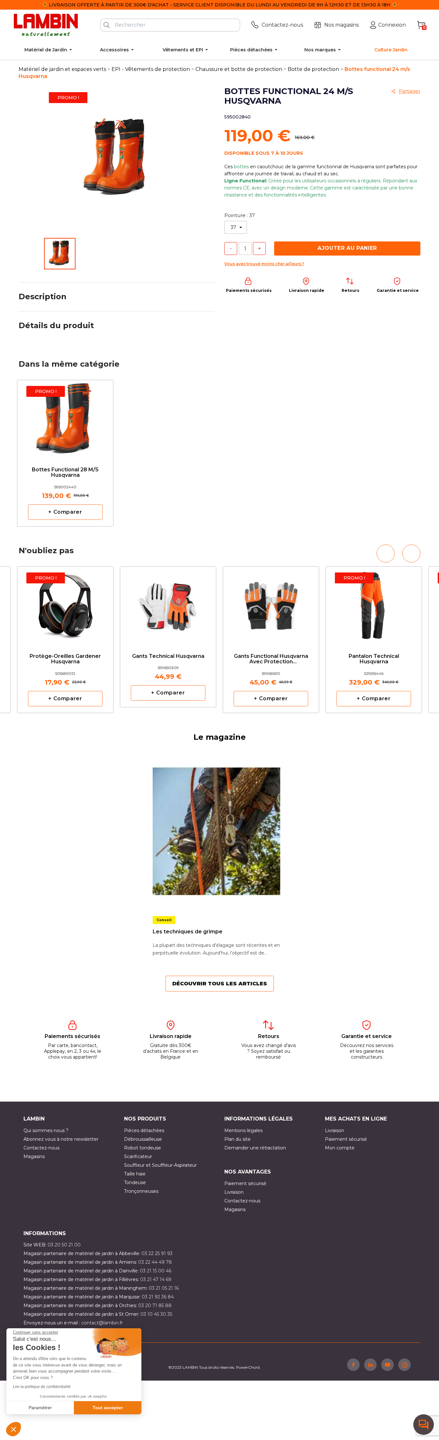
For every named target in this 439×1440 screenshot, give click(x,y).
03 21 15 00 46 (155, 1271)
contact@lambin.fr (102, 1323)
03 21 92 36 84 (158, 1297)
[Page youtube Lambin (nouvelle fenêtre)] (387, 1364)
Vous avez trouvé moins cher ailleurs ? (264, 263)
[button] (13, 1429)
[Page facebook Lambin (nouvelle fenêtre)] (353, 1364)
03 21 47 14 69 (155, 1279)
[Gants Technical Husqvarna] (168, 602)
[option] (65, 453)
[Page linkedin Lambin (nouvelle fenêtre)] (370, 1364)
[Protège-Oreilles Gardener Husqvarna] (65, 604)
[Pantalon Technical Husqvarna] (373, 604)
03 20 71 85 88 (155, 1305)
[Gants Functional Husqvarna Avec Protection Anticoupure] (271, 604)
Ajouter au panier (347, 248)
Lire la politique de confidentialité (42, 1386)
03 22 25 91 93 (157, 1253)
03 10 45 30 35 (156, 1314)
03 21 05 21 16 (164, 1288)
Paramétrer (40, 1407)
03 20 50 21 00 (64, 1245)
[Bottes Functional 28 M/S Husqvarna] (65, 418)
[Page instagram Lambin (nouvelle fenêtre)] (404, 1364)
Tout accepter (108, 1407)
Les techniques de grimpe (187, 932)
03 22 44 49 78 (155, 1262)
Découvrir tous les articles (219, 984)
